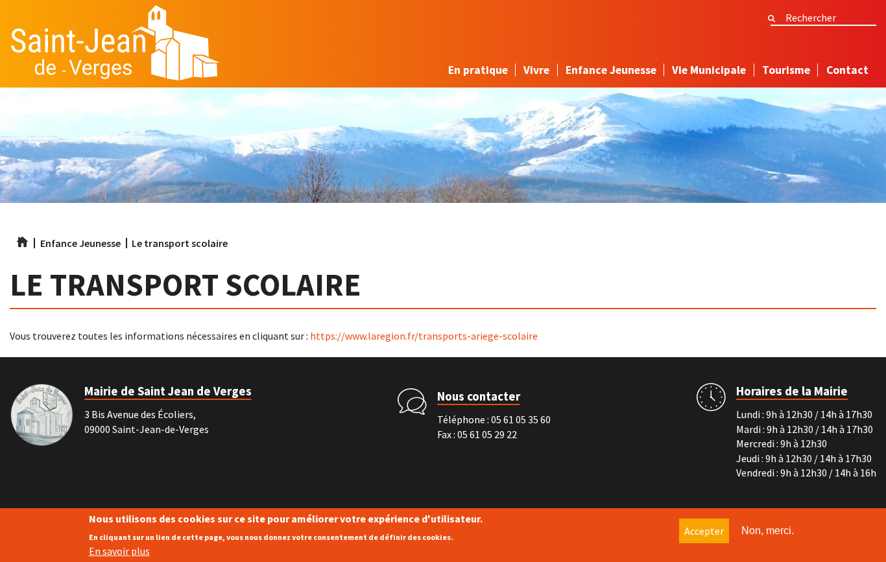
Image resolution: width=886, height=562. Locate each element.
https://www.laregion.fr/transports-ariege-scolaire (424, 335)
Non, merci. (767, 530)
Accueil (22, 242)
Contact (847, 70)
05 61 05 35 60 (521, 419)
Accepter (704, 530)
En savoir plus (119, 550)
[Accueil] (115, 46)
